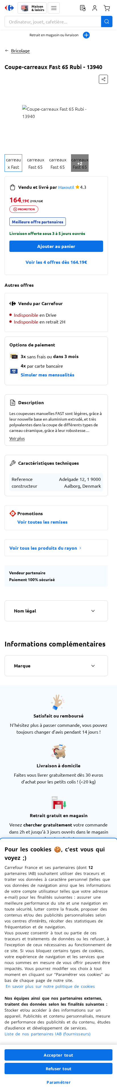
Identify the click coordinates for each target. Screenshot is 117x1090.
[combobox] (58, 21)
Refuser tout (58, 1068)
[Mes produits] (83, 8)
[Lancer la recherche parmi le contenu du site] (106, 21)
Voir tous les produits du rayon (43, 548)
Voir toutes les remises (42, 522)
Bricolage (20, 50)
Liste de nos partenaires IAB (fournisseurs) (47, 1034)
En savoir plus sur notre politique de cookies (50, 986)
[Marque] (93, 665)
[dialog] (58, 964)
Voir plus (17, 438)
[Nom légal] (93, 610)
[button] (54, 8)
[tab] (13, 163)
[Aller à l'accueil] (9, 8)
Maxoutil (66, 187)
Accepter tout (58, 1055)
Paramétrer (58, 1082)
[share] (103, 79)
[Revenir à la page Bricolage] (7, 50)
